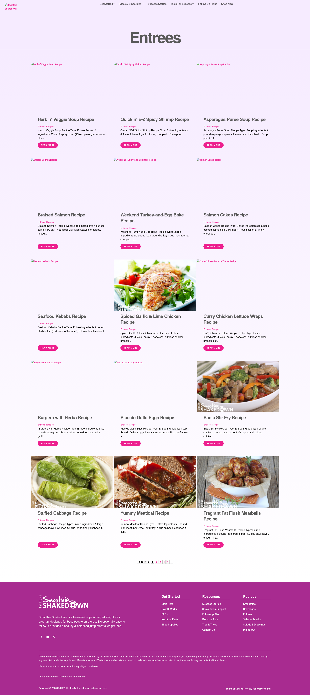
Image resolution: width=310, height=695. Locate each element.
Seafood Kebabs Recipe (62, 316)
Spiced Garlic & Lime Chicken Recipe (150, 319)
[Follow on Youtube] (47, 637)
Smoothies (249, 603)
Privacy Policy (251, 688)
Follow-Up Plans (207, 4)
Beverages (249, 609)
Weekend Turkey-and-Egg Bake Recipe (152, 217)
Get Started (106, 4)
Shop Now (227, 4)
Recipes (50, 126)
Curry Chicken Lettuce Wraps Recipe (233, 319)
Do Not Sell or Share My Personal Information (62, 676)
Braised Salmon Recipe (61, 214)
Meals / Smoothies (130, 4)
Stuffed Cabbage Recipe (62, 513)
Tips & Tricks (209, 624)
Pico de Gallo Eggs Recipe (147, 417)
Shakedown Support (214, 609)
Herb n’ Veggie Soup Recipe (66, 119)
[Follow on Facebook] (41, 637)
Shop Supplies (169, 624)
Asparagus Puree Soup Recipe (234, 119)
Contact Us (208, 629)
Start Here (167, 603)
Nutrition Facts (169, 619)
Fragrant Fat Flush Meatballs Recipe (232, 516)
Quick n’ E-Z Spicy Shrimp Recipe (154, 119)
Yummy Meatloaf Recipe (144, 513)
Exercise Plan (210, 619)
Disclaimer (265, 688)
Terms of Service (234, 688)
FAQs (164, 614)
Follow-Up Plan (211, 614)
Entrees (41, 126)
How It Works (169, 609)
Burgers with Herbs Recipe (65, 417)
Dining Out (249, 629)
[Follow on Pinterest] (54, 637)
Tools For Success (181, 4)
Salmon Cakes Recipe (225, 214)
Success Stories (157, 4)
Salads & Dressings (254, 624)
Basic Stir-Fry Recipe (224, 417)
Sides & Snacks (252, 619)
